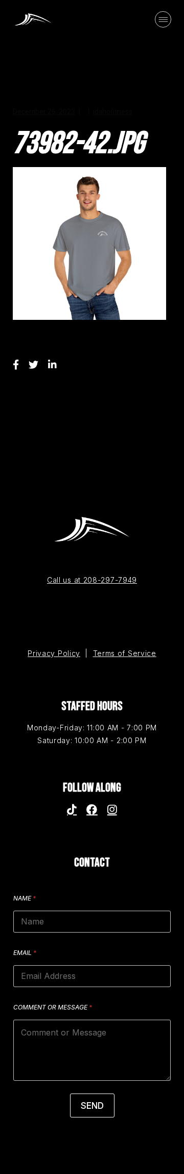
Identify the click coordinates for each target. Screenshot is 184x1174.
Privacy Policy (54, 653)
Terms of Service (124, 653)
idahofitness (112, 111)
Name (24, 898)
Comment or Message (52, 1007)
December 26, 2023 (44, 111)
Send (92, 1106)
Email (24, 953)
